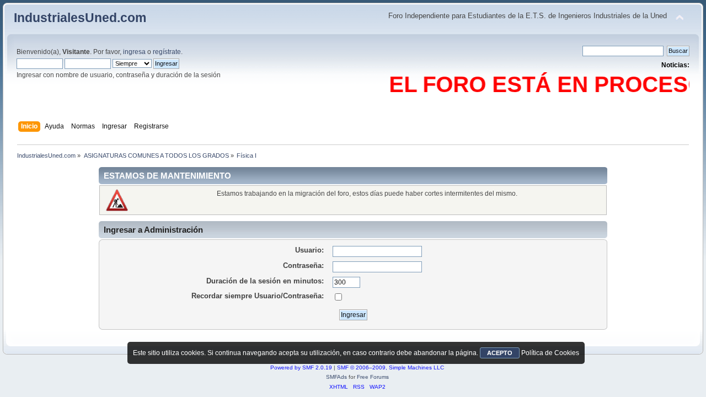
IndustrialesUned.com (80, 17)
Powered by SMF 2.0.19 (301, 367)
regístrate (167, 52)
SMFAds (336, 377)
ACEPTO (499, 353)
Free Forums (373, 377)
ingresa (134, 52)
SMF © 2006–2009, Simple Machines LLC (390, 367)
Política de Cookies (550, 353)
